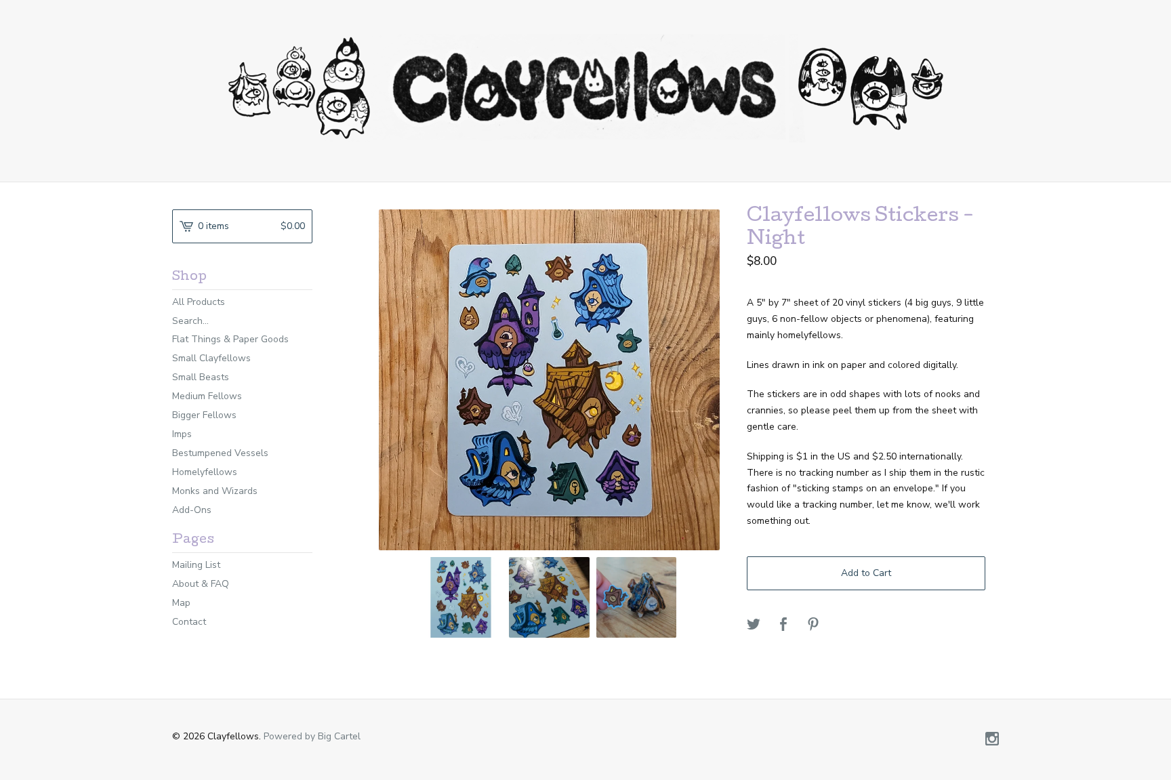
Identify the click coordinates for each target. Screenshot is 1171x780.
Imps (182, 434)
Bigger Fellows (204, 415)
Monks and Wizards (215, 491)
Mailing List (196, 564)
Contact (189, 621)
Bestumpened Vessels (220, 453)
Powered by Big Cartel (312, 736)
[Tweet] (753, 625)
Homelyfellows (204, 472)
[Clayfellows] (585, 88)
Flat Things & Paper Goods (230, 339)
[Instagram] (992, 740)
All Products (198, 301)
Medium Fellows (207, 396)
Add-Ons (191, 510)
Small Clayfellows (211, 358)
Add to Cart (866, 573)
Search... (190, 321)
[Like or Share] (783, 625)
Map (181, 602)
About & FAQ (200, 583)
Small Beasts (200, 377)
